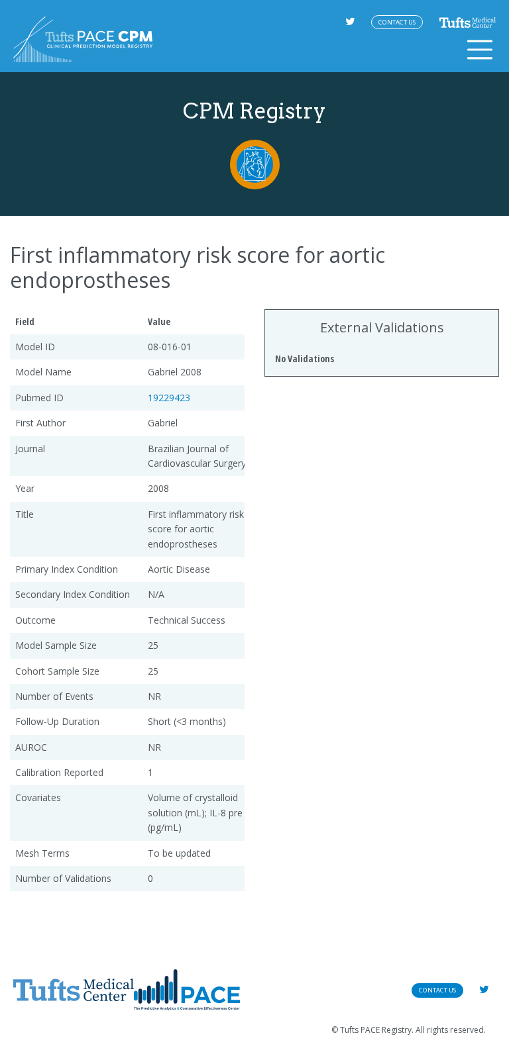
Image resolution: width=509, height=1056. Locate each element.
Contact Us (397, 22)
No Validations (304, 358)
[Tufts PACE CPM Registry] (82, 39)
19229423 (169, 397)
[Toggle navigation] (480, 50)
